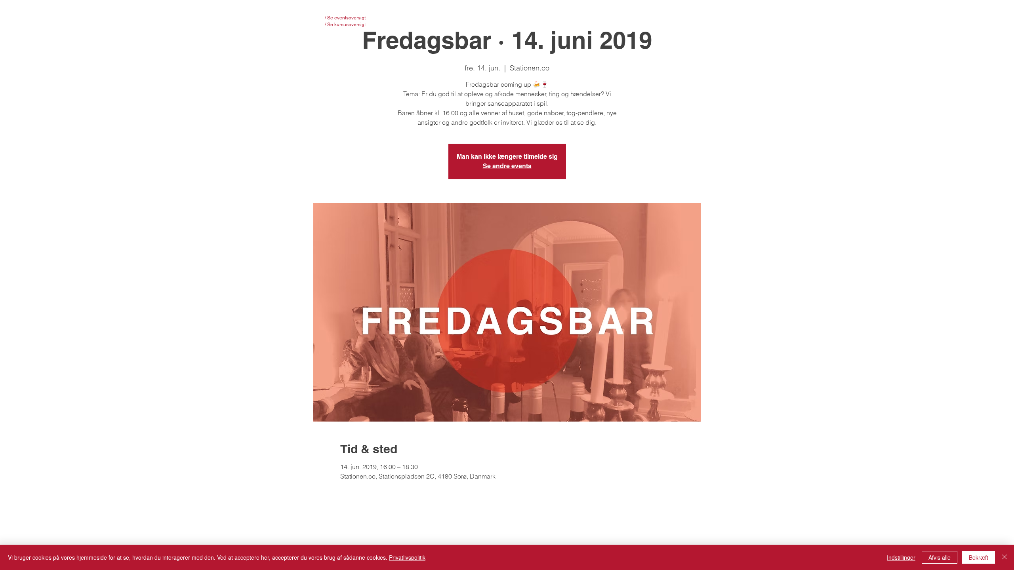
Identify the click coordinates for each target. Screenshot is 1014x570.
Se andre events (507, 166)
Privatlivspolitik (407, 557)
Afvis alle (939, 557)
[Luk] (1004, 557)
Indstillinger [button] (901, 557)
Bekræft (978, 557)
